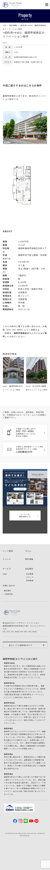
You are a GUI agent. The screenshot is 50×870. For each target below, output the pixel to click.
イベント (7, 559)
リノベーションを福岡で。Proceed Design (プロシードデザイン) (12, 4)
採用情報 (29, 580)
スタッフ (29, 577)
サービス (7, 568)
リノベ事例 (8, 551)
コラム (28, 551)
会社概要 (29, 574)
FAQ (5, 574)
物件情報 (29, 559)
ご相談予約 (8, 594)
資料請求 (7, 590)
